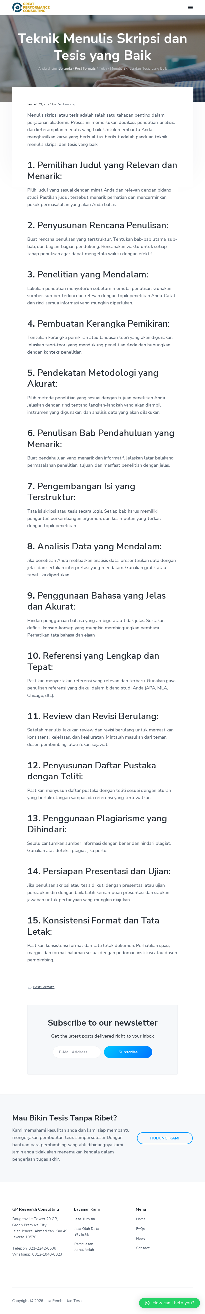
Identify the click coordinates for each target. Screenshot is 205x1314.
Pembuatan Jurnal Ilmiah (84, 1247)
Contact (143, 1248)
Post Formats (43, 987)
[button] (169, 1303)
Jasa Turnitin (84, 1219)
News (141, 1238)
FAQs (140, 1228)
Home (141, 1219)
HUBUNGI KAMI (164, 1138)
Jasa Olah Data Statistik (86, 1231)
